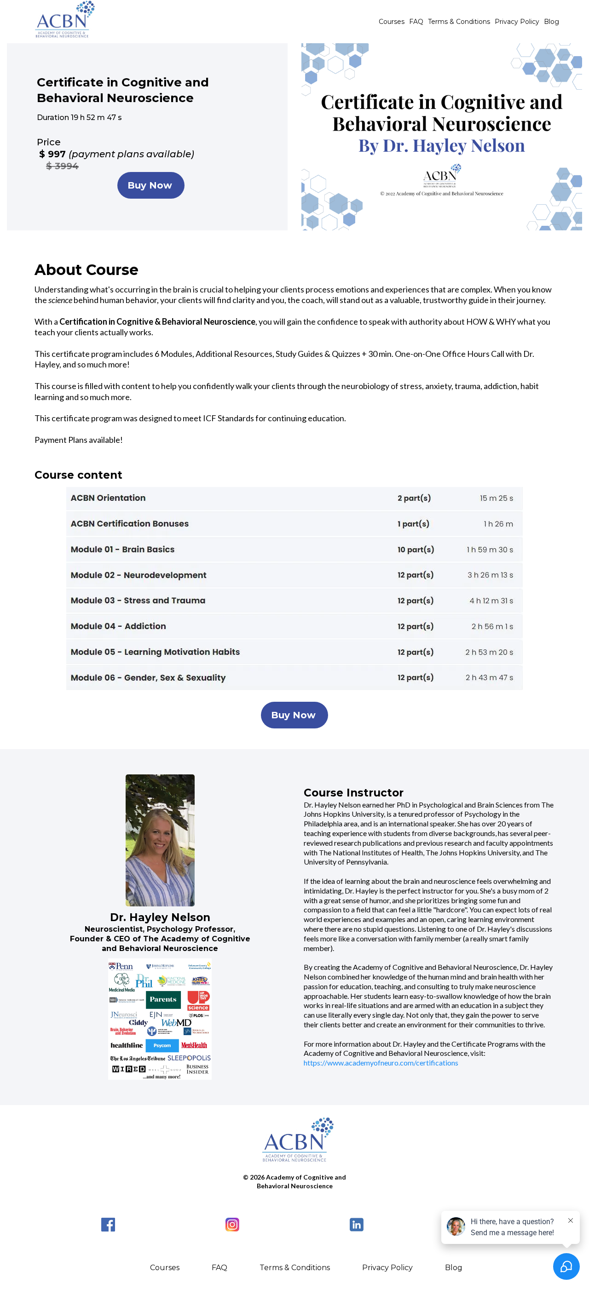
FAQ (416, 21)
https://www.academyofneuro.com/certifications (381, 1062)
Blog (551, 21)
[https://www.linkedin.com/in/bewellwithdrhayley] (356, 1225)
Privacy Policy (517, 21)
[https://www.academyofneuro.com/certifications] (62, 21)
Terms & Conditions (459, 21)
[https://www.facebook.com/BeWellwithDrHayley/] (108, 1225)
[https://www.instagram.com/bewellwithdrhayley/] (232, 1225)
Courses (391, 21)
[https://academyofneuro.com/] (294, 1143)
